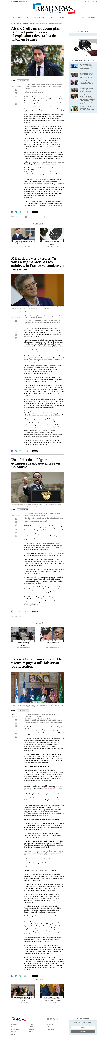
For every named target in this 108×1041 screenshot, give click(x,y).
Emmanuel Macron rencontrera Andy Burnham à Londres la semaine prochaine (86, 83)
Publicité (49, 1027)
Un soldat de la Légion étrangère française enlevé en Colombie (35, 463)
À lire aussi (38, 223)
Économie (51, 17)
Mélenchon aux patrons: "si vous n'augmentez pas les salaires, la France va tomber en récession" (37, 264)
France (28, 17)
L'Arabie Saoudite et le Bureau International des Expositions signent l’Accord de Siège (52, 999)
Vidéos (30, 1032)
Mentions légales (51, 1029)
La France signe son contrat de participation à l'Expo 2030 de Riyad (23, 999)
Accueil (13, 23)
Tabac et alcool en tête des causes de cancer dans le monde (52, 243)
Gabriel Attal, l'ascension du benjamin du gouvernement (23, 242)
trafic (42, 216)
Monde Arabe (17, 17)
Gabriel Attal (21, 216)
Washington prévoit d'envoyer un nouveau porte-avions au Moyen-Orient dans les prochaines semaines (87, 67)
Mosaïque (91, 17)
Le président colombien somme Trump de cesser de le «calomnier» (52, 642)
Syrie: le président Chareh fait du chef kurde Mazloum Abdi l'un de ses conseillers (87, 109)
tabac (36, 216)
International (39, 17)
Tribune (82, 17)
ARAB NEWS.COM (17, 1)
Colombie (20, 616)
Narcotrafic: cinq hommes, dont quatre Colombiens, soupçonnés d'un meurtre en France (23, 643)
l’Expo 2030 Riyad (56, 727)
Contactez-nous (50, 1024)
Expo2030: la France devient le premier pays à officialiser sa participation (36, 663)
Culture (62, 17)
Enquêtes (71, 17)
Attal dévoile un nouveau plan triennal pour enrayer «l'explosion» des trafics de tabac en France (39, 23)
